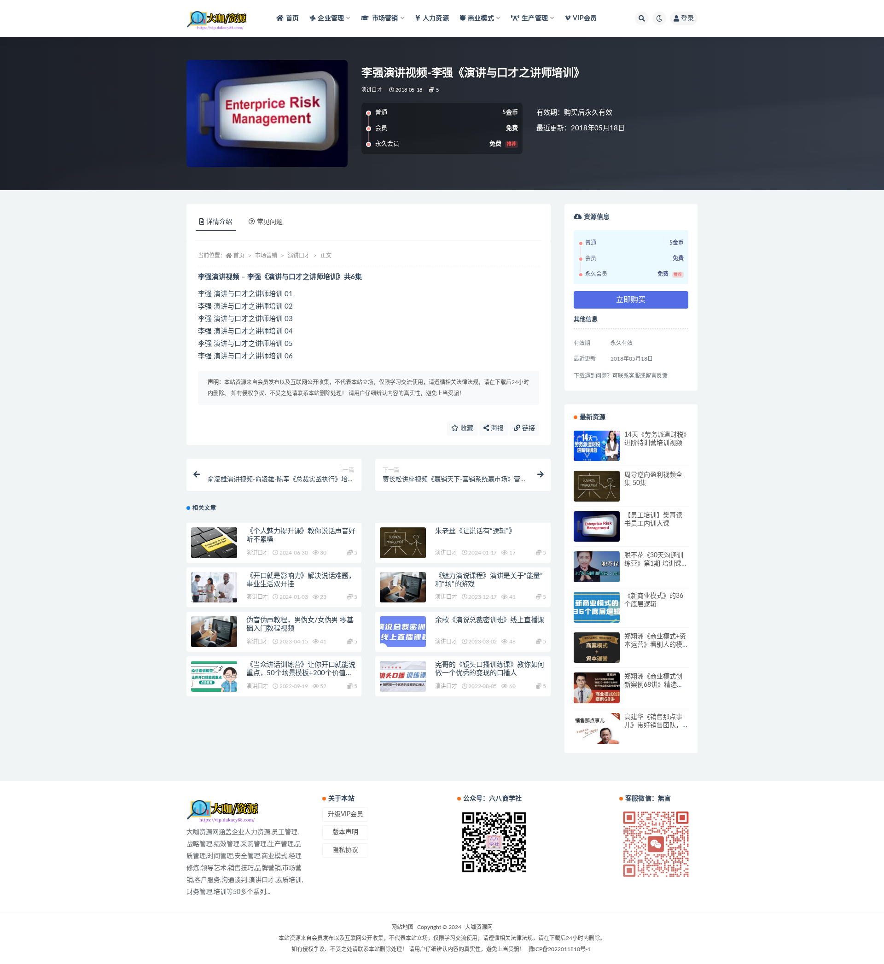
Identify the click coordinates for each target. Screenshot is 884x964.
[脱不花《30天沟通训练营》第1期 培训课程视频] (597, 566)
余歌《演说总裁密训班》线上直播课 (489, 620)
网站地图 (402, 927)
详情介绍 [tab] (219, 222)
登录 (687, 18)
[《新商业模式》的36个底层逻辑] (597, 607)
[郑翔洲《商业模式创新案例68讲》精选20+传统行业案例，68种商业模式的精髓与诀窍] (597, 687)
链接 (527, 428)
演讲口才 (371, 90)
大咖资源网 (479, 927)
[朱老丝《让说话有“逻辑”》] (403, 542)
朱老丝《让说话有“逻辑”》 (475, 531)
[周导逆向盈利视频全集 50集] (597, 486)
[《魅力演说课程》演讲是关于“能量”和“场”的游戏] (403, 587)
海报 (496, 428)
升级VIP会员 (345, 814)
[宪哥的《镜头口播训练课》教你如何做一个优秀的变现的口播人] (403, 676)
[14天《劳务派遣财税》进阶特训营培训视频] (597, 446)
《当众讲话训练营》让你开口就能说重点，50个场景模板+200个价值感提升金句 (300, 673)
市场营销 (266, 255)
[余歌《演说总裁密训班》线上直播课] (403, 631)
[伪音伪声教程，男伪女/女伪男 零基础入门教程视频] (214, 631)
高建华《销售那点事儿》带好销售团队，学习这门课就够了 (653, 725)
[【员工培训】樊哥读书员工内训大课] (597, 526)
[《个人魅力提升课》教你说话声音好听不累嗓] (214, 542)
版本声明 (345, 832)
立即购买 (631, 300)
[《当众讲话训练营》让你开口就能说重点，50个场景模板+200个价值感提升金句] (214, 676)
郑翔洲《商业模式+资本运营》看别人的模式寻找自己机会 (655, 644)
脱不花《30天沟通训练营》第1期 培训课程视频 (656, 563)
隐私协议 (345, 850)
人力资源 (436, 18)
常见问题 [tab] (270, 222)
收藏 (466, 428)
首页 (292, 18)
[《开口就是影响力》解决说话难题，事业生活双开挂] (214, 587)
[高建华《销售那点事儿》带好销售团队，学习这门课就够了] (597, 728)
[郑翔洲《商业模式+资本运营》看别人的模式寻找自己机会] (597, 647)
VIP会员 (585, 18)
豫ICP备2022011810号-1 (560, 949)
